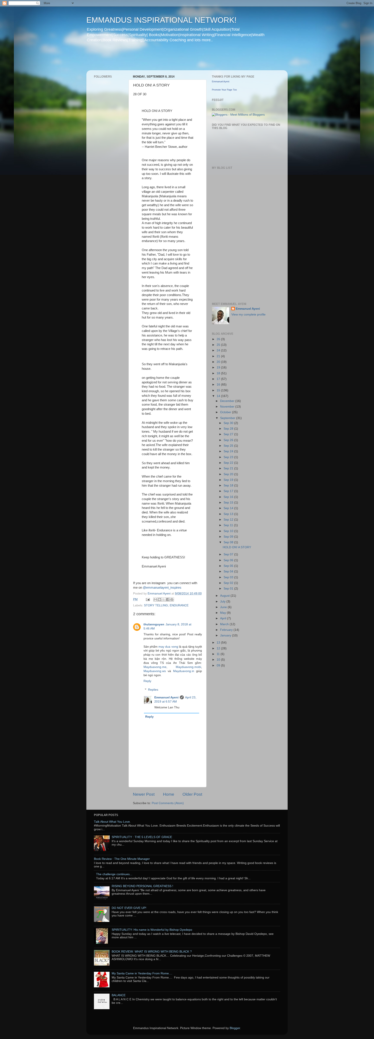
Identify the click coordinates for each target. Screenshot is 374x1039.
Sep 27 (229, 434)
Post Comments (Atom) (168, 803)
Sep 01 (229, 588)
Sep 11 (229, 525)
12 (219, 648)
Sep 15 (229, 502)
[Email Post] (147, 599)
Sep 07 (229, 554)
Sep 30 (229, 423)
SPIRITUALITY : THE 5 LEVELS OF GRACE (142, 837)
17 (219, 379)
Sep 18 (229, 485)
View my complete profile (248, 314)
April (223, 618)
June (224, 607)
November (227, 406)
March (225, 624)
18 (219, 373)
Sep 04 (229, 571)
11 (219, 654)
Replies (153, 689)
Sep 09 (229, 536)
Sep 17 (229, 491)
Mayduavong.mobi (188, 667)
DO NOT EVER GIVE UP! (129, 908)
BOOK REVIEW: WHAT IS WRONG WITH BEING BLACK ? (152, 951)
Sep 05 (229, 565)
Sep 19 (229, 479)
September (228, 418)
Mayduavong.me (154, 667)
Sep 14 (229, 508)
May (223, 612)
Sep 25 (229, 445)
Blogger (235, 1028)
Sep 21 (229, 468)
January (226, 635)
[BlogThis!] (159, 599)
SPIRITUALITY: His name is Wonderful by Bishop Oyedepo (152, 929)
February (227, 629)
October (226, 412)
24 (219, 350)
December (227, 401)
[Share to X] (163, 599)
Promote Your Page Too (224, 89)
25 (219, 344)
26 (219, 339)
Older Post (192, 794)
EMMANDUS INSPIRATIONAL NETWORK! (161, 20)
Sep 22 (229, 462)
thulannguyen (153, 624)
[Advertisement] (169, 59)
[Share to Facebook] (168, 599)
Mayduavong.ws (154, 671)
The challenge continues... (114, 874)
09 (219, 665)
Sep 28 (229, 428)
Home (168, 794)
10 (219, 659)
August (225, 595)
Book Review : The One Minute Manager (122, 859)
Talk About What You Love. (112, 821)
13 (219, 642)
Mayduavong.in (183, 671)
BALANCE (119, 995)
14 (219, 396)
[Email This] (155, 599)
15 (219, 390)
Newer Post (144, 794)
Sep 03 (229, 577)
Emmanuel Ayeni (166, 697)
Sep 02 (229, 583)
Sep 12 (229, 519)
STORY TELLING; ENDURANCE (166, 605)
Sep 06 (229, 560)
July (223, 601)
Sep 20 (229, 474)
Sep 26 (229, 440)
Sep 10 (229, 531)
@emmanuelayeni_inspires (162, 587)
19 (219, 367)
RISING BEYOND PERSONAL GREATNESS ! (142, 886)
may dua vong (168, 646)
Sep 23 (229, 457)
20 (219, 361)
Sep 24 (229, 451)
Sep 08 (229, 542)
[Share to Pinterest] (172, 599)
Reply (147, 681)
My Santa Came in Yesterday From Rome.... (142, 973)
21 (219, 356)
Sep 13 (229, 514)
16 (219, 384)
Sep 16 (229, 497)
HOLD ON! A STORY (237, 547)
